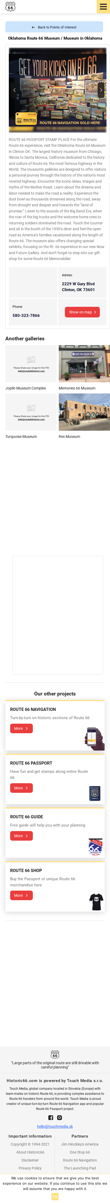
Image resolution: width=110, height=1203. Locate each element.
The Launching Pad (80, 1168)
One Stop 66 (80, 1152)
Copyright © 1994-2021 (30, 1144)
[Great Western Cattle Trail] (14, 90)
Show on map (80, 312)
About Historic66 (30, 1152)
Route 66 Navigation (80, 1160)
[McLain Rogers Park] (101, 90)
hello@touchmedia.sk (55, 1126)
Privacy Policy (30, 1168)
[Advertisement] (55, 501)
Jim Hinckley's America (80, 1144)
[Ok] (103, 1188)
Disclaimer (30, 1160)
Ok (55, 1196)
